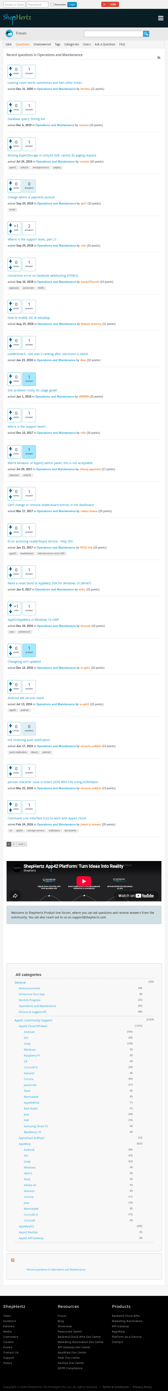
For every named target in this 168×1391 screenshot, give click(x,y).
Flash (27, 1091)
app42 (12, 167)
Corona (28, 1079)
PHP (26, 1120)
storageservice (41, 167)
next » (21, 844)
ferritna (85, 89)
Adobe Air (30, 1185)
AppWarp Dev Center (72, 1352)
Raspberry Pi (32, 1055)
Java (26, 1114)
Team (6, 1315)
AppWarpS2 (26, 1226)
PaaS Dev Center (69, 1357)
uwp (11, 631)
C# (25, 1061)
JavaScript (30, 1085)
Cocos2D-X (31, 1067)
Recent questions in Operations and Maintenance (56, 1269)
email (12, 209)
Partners (8, 1326)
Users (87, 44)
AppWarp (25, 1144)
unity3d (24, 167)
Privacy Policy (142, 1386)
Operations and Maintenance (56, 89)
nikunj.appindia (90, 469)
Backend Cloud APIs (126, 1315)
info (83, 245)
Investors (9, 1321)
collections (54, 830)
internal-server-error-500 (51, 553)
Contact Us (10, 1352)
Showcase (65, 1326)
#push (34, 752)
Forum (21, 33)
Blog (61, 1321)
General (20, 982)
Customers (10, 1336)
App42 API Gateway (31, 1238)
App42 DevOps (28, 1232)
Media (7, 1331)
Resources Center (70, 1331)
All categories (28, 974)
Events (7, 1347)
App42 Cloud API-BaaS (33, 1026)
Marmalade (31, 1097)
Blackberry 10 (32, 1132)
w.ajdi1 (85, 667)
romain (84, 125)
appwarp (14, 287)
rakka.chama (89, 511)
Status (7, 1363)
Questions (23, 44)
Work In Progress (29, 1000)
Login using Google (110, 3)
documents (70, 830)
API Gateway (120, 1326)
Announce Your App (32, 994)
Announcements (29, 988)
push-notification (18, 752)
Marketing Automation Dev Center (81, 1342)
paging (56, 167)
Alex (83, 360)
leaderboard (27, 553)
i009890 (84, 396)
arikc (82, 589)
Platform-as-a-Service (127, 1336)
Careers (8, 1342)
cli (10, 830)
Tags (57, 44)
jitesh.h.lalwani (90, 824)
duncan (85, 626)
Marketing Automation (127, 1321)
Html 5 (28, 1173)
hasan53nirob (90, 281)
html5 (41, 287)
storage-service (35, 830)
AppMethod (31, 1103)
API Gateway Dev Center (74, 1347)
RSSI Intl (86, 547)
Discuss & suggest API (32, 1012)
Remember (60, 4)
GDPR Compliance (70, 1368)
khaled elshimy (91, 324)
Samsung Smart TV (36, 1126)
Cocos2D (29, 1220)
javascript (28, 287)
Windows (30, 1049)
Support (8, 1357)
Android (29, 1032)
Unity (27, 1044)
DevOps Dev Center (71, 1363)
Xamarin (29, 1073)
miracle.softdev (90, 746)
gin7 (84, 203)
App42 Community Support (33, 1020)
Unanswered (42, 44)
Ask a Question (105, 44)
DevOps (117, 1342)
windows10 (24, 631)
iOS (26, 1038)
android (24, 710)
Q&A (8, 44)
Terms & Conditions (116, 1386)
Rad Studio (31, 1108)
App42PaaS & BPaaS (31, 1138)
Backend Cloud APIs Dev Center (79, 1336)
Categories (71, 44)
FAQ (122, 44)
